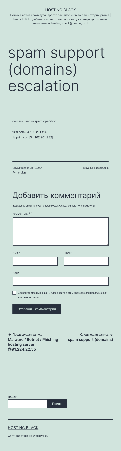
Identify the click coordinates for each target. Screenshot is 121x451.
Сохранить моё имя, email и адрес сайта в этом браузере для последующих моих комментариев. (62, 295)
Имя (16, 253)
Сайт (15, 273)
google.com (102, 168)
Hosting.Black (60, 10)
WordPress (40, 435)
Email (67, 253)
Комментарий (22, 213)
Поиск (12, 397)
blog (23, 172)
